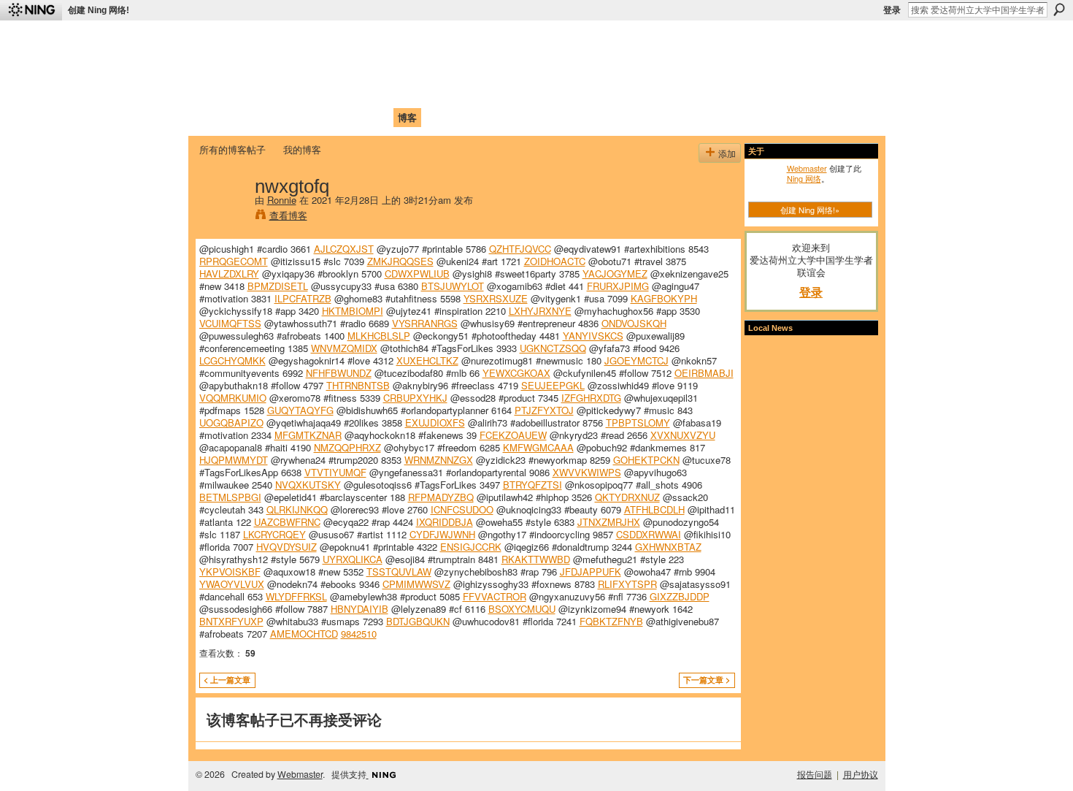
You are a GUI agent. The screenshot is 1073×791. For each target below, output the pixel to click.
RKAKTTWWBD (535, 559)
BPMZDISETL (277, 286)
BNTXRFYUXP (231, 621)
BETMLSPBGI (230, 497)
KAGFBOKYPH (664, 298)
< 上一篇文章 (227, 679)
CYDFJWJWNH (442, 534)
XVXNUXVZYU (682, 435)
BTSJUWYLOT (452, 286)
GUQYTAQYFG (300, 410)
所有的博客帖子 (232, 149)
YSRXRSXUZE (496, 298)
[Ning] (31, 10)
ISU (466, 117)
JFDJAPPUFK (590, 571)
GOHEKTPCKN (646, 460)
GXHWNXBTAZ (668, 547)
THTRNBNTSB (358, 385)
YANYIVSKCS (593, 336)
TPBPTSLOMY (638, 422)
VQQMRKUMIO (232, 398)
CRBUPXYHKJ (415, 398)
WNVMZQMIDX (344, 348)
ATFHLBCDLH (654, 509)
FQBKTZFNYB (611, 621)
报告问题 (814, 774)
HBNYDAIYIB (359, 609)
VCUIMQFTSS (230, 323)
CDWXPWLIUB (417, 273)
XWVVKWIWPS (587, 472)
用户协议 (860, 774)
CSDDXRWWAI (648, 534)
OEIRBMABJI (704, 373)
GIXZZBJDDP (679, 596)
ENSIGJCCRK (470, 547)
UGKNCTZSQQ (553, 348)
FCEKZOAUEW (513, 435)
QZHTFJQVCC (520, 249)
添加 (727, 153)
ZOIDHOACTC (554, 261)
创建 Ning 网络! (98, 10)
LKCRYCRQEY (274, 534)
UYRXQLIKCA (352, 559)
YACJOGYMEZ (614, 273)
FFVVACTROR (494, 596)
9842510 (359, 634)
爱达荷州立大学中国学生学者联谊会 (392, 40)
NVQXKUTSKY (308, 485)
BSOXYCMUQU (521, 609)
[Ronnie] (222, 216)
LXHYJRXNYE (540, 311)
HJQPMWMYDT (233, 460)
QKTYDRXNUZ (627, 497)
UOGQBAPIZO (231, 422)
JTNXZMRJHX (608, 522)
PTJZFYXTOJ (544, 410)
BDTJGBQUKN (418, 621)
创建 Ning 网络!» (809, 209)
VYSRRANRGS (425, 323)
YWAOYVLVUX (231, 584)
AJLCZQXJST (344, 249)
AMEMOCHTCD (304, 634)
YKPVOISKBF (230, 571)
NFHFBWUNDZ (339, 373)
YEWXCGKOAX (516, 373)
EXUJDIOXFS (435, 422)
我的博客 (302, 149)
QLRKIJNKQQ (297, 509)
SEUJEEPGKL (553, 385)
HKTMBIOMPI (352, 311)
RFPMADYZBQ (441, 497)
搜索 (1059, 9)
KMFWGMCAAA (538, 447)
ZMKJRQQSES (400, 261)
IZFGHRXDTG (591, 398)
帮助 (437, 117)
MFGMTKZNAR (308, 435)
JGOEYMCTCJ (636, 360)
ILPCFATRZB (302, 298)
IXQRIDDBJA (444, 522)
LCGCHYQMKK (232, 360)
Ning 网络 (804, 178)
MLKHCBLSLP (378, 336)
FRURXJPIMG (618, 286)
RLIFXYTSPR (627, 584)
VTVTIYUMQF (335, 472)
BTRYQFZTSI (532, 485)
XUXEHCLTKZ (427, 360)
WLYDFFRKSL (296, 596)
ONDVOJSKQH (633, 323)
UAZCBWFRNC (287, 522)
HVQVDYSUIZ (286, 547)
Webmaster (807, 168)
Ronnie (281, 200)
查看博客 (288, 215)
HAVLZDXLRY (229, 273)
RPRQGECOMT (233, 261)
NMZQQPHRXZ (347, 447)
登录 (892, 10)
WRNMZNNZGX (438, 460)
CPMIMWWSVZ (416, 584)
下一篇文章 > (706, 679)
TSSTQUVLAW (398, 571)
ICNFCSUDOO (462, 509)
